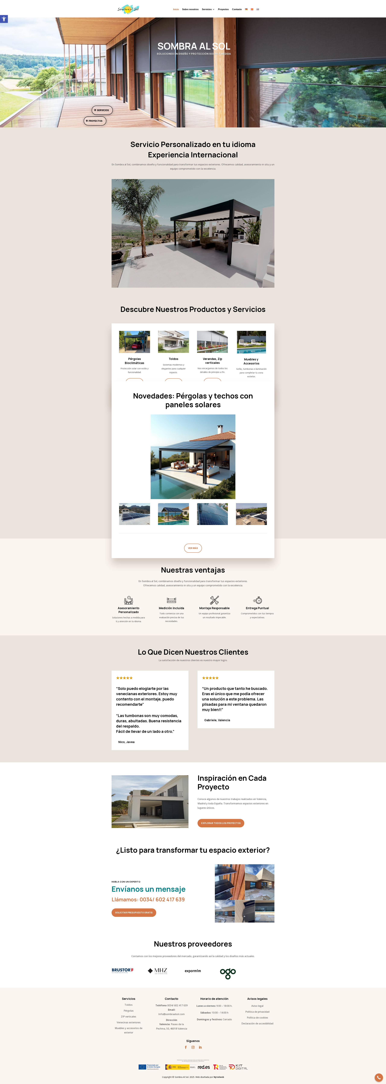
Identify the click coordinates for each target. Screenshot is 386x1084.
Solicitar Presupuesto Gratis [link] (134, 912)
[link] (4, 19)
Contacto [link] (237, 9)
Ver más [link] (193, 548)
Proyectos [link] (223, 9)
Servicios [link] (207, 9)
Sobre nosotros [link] (190, 9)
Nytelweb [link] (219, 1077)
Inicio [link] (176, 9)
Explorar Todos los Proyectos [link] (221, 823)
